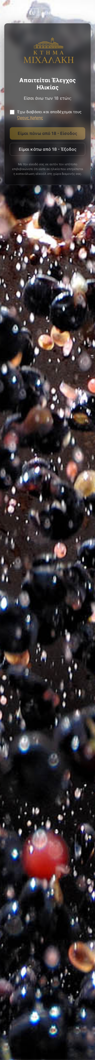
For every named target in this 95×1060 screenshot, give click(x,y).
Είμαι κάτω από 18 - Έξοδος (48, 149)
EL (32, 13)
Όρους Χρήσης (30, 117)
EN (47, 13)
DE (63, 13)
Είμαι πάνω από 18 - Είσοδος (47, 133)
